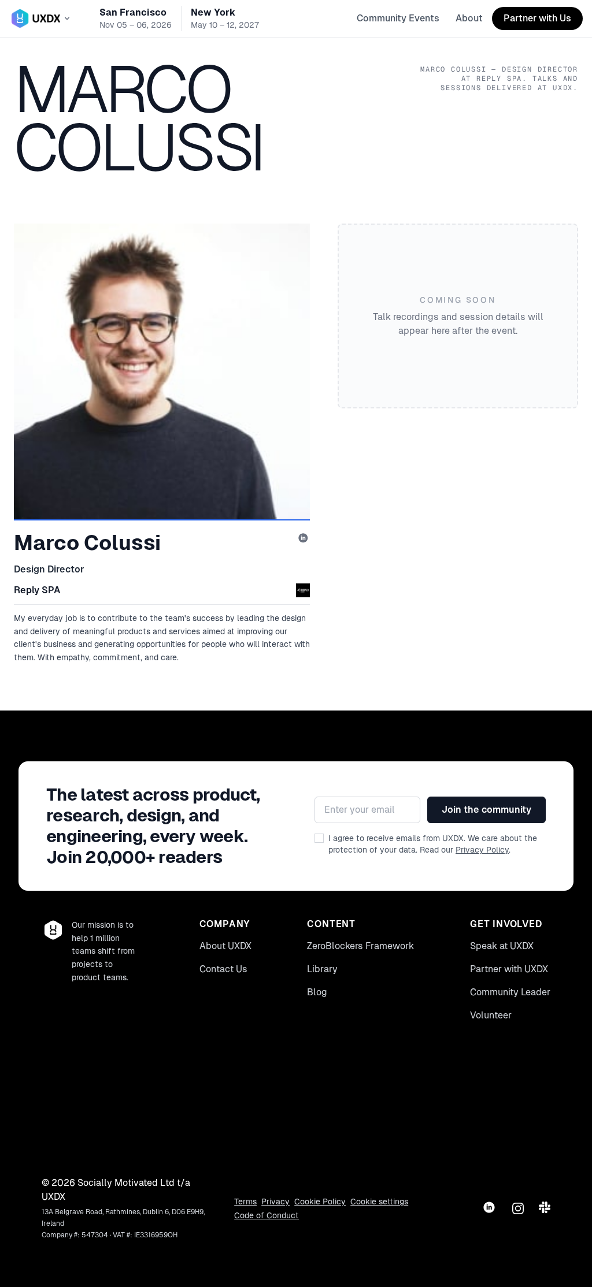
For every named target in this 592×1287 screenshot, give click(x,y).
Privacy (275, 1201)
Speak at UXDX (502, 945)
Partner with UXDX (509, 969)
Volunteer (491, 1015)
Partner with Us (537, 18)
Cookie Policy (320, 1201)
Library (322, 969)
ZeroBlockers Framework (360, 945)
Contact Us (223, 969)
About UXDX (225, 945)
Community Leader (510, 992)
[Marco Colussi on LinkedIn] (304, 539)
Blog (317, 992)
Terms (245, 1201)
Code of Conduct (266, 1215)
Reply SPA (37, 590)
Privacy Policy (482, 849)
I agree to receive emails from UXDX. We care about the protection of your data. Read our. (432, 844)
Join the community (486, 809)
